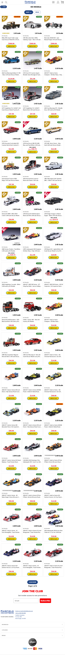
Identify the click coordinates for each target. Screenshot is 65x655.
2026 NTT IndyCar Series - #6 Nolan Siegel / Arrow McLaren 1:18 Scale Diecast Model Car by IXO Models (11, 496)
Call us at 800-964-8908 (20, 613)
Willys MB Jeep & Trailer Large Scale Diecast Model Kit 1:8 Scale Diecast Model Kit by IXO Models (11, 39)
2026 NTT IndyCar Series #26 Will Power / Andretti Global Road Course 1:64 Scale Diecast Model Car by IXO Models (32, 391)
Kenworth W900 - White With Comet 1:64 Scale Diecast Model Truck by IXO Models (10, 214)
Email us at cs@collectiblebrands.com (24, 611)
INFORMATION (5, 624)
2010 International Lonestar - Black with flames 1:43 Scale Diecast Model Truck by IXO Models (31, 179)
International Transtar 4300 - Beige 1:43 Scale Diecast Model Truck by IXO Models (10, 179)
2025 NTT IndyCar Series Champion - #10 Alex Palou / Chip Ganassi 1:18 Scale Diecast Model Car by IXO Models (53, 74)
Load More (32, 582)
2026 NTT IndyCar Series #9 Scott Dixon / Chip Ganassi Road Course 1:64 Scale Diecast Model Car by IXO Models (11, 391)
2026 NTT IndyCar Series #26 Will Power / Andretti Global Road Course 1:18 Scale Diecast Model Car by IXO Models (53, 426)
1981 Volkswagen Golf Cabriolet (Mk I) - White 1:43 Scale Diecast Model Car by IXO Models (53, 179)
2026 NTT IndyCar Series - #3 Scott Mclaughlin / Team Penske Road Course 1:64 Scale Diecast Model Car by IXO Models (10, 531)
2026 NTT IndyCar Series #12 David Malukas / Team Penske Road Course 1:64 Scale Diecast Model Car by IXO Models (11, 461)
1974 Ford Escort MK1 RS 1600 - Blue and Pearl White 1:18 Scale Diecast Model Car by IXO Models (32, 144)
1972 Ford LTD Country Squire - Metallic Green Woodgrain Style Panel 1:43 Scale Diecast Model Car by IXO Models (32, 74)
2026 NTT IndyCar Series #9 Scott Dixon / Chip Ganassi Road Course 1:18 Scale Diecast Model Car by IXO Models (32, 426)
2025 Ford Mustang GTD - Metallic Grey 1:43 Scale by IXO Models (53, 109)
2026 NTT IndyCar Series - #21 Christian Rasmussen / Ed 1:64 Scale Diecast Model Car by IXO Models (52, 355)
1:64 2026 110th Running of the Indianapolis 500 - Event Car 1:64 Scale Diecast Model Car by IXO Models (31, 461)
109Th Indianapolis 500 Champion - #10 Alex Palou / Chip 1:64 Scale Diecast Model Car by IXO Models (32, 250)
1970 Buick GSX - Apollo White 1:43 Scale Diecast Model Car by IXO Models (53, 250)
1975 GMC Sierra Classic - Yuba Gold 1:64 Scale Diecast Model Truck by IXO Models (52, 144)
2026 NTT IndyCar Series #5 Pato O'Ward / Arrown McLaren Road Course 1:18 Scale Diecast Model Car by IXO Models (32, 496)
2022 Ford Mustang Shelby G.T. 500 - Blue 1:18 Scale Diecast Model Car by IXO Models (11, 74)
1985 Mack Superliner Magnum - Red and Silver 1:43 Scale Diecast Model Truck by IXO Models (11, 355)
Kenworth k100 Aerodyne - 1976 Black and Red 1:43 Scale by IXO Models (10, 320)
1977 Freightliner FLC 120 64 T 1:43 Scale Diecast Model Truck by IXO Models (11, 109)
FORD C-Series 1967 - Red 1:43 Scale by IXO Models (31, 320)
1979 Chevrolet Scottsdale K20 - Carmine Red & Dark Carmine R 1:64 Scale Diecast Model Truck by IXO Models (11, 144)
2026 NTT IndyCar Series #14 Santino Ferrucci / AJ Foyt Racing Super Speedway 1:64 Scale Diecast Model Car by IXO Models (53, 496)
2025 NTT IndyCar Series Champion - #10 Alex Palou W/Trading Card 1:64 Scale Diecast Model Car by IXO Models (53, 320)
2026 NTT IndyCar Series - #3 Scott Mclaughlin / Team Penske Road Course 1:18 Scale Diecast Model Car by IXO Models (32, 566)
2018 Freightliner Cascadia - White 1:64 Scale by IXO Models (11, 285)
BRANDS (4, 635)
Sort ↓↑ (28, 12)
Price (37, 12)
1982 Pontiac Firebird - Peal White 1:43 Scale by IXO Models (11, 250)
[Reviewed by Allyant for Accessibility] (32, 642)
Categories (5, 630)
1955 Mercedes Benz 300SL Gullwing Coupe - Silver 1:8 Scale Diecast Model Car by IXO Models (32, 39)
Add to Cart (11, 46)
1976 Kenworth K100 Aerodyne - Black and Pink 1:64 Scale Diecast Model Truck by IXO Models (32, 214)
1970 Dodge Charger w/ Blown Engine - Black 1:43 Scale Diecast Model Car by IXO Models (53, 214)
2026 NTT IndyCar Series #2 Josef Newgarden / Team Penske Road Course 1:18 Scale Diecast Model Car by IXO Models (53, 566)
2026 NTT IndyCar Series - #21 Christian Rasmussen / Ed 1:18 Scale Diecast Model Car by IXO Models (52, 391)
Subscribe (45, 600)
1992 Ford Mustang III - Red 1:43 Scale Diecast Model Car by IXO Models (31, 355)
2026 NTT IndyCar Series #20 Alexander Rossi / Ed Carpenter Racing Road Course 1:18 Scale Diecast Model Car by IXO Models (11, 426)
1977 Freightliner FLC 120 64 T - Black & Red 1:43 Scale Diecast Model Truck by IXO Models (31, 109)
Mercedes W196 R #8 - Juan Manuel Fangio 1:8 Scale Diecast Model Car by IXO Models (53, 39)
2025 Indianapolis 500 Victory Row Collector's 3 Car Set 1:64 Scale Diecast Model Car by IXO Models (53, 531)
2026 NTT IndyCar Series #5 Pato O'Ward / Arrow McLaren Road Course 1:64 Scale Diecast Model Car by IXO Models (53, 461)
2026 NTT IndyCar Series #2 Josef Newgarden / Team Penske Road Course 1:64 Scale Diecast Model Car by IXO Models (32, 531)
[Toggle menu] (1, 2)
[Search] (6, 2)
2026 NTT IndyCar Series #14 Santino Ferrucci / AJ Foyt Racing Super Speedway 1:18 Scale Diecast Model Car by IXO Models (11, 566)
